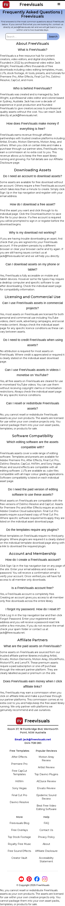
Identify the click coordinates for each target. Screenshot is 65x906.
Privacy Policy (46, 837)
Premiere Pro (19, 763)
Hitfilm (19, 781)
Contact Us (46, 830)
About (46, 844)
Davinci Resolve (19, 802)
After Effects (19, 756)
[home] (4, 4)
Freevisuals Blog (19, 823)
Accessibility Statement (46, 859)
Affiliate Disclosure (46, 851)
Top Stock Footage (19, 837)
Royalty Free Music (19, 844)
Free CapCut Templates (19, 772)
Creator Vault (19, 857)
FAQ (46, 823)
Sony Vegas (19, 788)
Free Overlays (19, 830)
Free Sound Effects (19, 851)
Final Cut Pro (19, 795)
